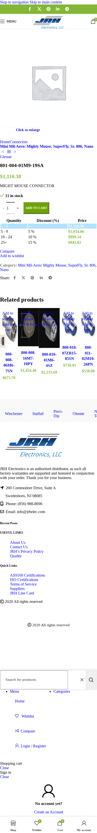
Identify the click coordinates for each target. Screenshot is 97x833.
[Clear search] (82, 680)
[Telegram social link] (67, 9)
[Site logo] (48, 30)
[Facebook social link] (30, 9)
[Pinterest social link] (48, 9)
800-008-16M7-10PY (28, 358)
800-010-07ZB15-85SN (69, 353)
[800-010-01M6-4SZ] (49, 328)
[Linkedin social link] (57, 9)
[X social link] (39, 9)
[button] (27, 324)
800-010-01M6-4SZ (49, 360)
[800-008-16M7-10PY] (28, 328)
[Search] (91, 679)
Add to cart (36, 208)
